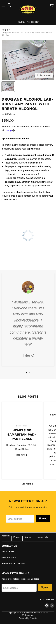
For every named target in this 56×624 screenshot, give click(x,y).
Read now (20, 454)
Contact (28, 537)
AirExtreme (10, 114)
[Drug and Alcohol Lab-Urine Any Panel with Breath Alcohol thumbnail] (8, 87)
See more (26, 483)
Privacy (17, 537)
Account (5, 535)
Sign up (43, 518)
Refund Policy (42, 537)
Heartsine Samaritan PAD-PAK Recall (21, 434)
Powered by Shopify (28, 618)
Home (5, 29)
